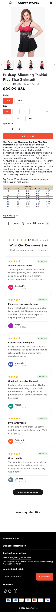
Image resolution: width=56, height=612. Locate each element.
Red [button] (8, 100)
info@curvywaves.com (20, 557)
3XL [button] (47, 111)
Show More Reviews (27, 492)
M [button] (7, 111)
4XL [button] (8, 118)
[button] (5, 3)
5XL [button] (19, 118)
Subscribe (44, 576)
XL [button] (25, 111)
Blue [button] (20, 100)
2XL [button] (36, 111)
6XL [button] (30, 118)
